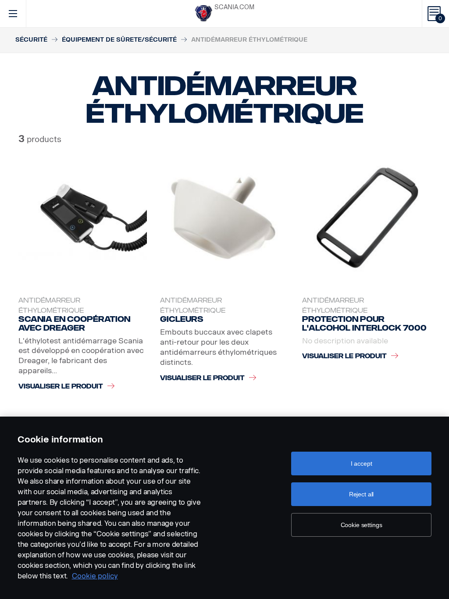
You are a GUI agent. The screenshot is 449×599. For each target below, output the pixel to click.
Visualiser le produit (60, 386)
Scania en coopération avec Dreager (74, 323)
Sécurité (31, 39)
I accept (361, 463)
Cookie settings (361, 524)
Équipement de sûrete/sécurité (119, 39)
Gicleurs (181, 319)
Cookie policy (95, 576)
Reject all (361, 494)
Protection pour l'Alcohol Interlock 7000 (364, 323)
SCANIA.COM (234, 7)
